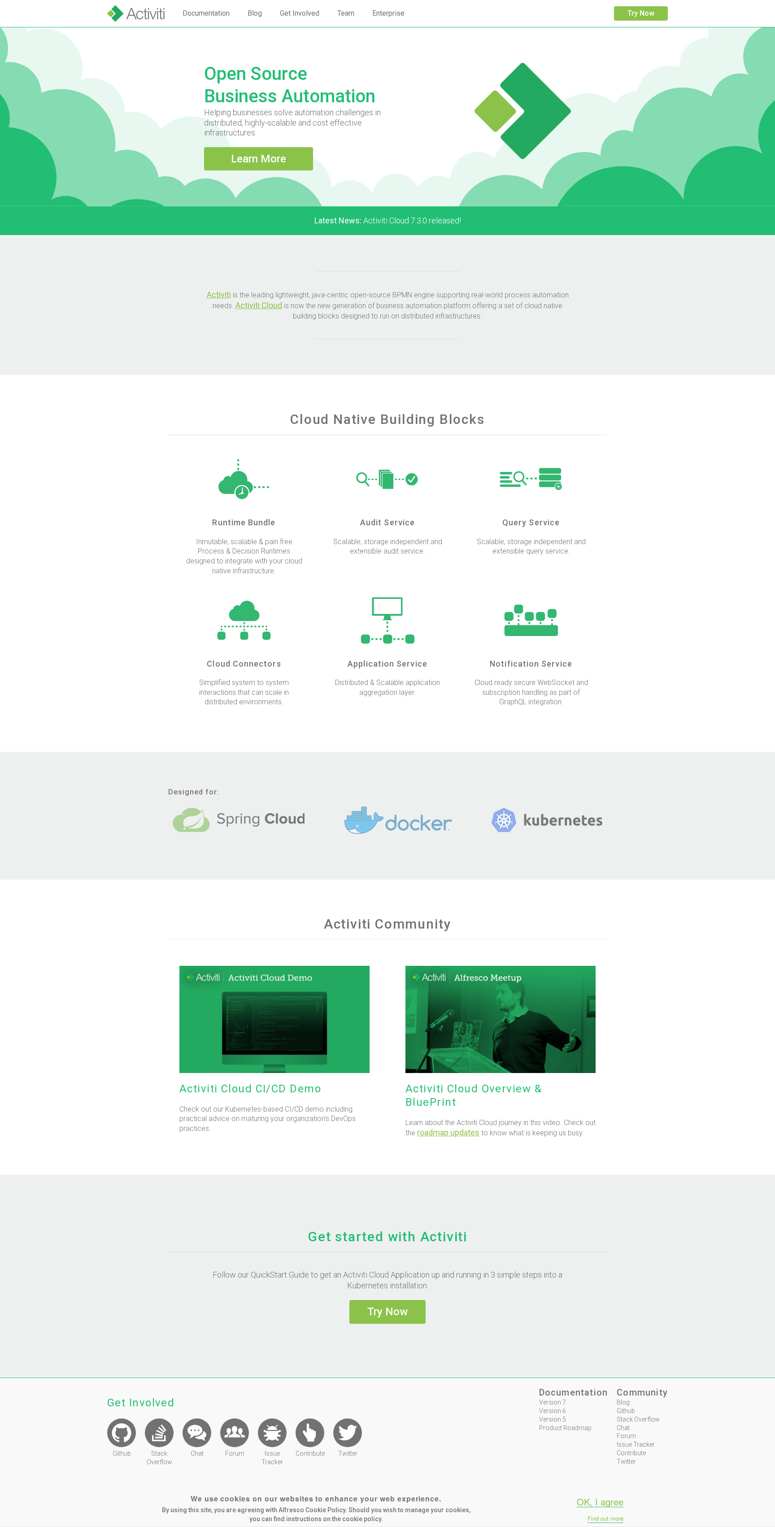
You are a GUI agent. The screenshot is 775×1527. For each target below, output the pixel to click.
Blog (255, 13)
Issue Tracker (636, 1444)
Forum (626, 1436)
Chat (623, 1427)
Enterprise (388, 13)
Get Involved (299, 13)
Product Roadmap (565, 1427)
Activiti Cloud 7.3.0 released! (387, 220)
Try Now (640, 13)
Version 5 (552, 1419)
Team (345, 13)
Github (626, 1410)
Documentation (206, 13)
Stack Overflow (638, 1419)
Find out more (605, 1518)
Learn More (258, 159)
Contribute (631, 1453)
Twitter (626, 1461)
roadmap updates (448, 1132)
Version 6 (552, 1410)
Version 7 (552, 1402)
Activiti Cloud (258, 305)
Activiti (219, 294)
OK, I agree (600, 1501)
